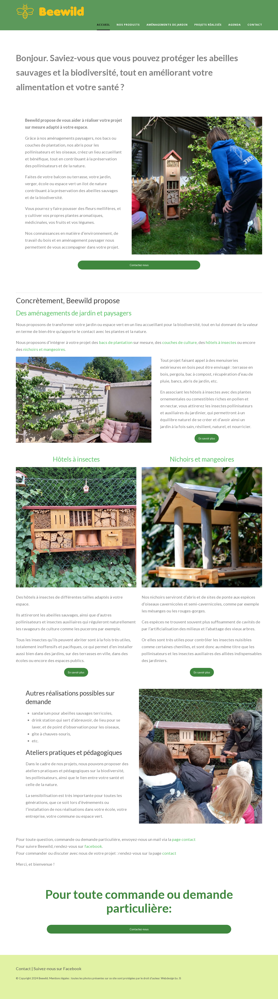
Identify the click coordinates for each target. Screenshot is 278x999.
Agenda (234, 24)
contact (169, 853)
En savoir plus (207, 438)
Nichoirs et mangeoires (202, 459)
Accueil (103, 24)
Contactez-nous (139, 265)
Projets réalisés (208, 24)
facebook (93, 846)
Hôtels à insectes (76, 459)
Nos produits (128, 24)
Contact (254, 24)
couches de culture (179, 342)
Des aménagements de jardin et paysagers (74, 313)
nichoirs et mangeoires (44, 349)
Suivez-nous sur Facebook (57, 968)
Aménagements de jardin (167, 24)
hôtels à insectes (221, 342)
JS (179, 978)
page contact (184, 839)
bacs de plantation (115, 342)
